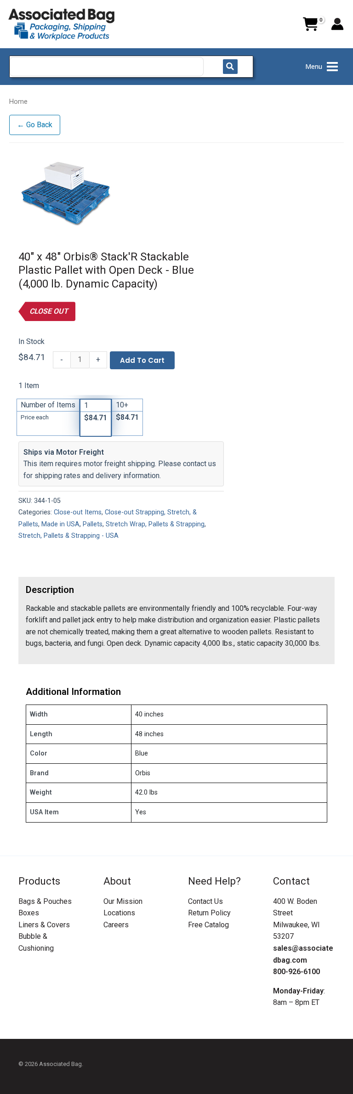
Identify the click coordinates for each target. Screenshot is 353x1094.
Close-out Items (78, 512)
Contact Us (205, 901)
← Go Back (34, 124)
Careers (116, 924)
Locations (119, 912)
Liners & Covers (44, 924)
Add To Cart (142, 360)
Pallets (92, 524)
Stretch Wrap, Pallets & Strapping (155, 524)
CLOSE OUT (48, 311)
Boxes (28, 912)
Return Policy (209, 912)
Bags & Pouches (45, 901)
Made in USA (60, 524)
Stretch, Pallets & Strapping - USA (68, 536)
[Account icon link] (337, 23)
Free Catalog (208, 924)
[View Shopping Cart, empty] (310, 24)
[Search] (230, 66)
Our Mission (122, 901)
